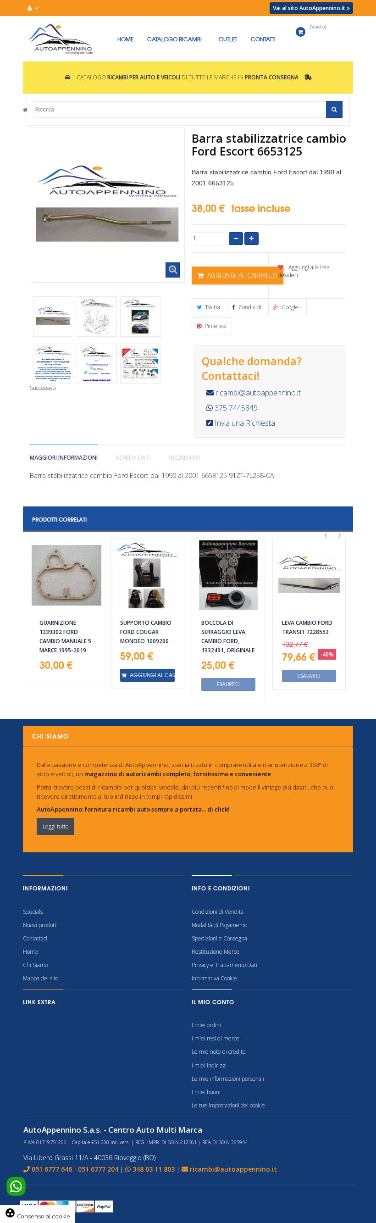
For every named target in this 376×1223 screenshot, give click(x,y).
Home (30, 952)
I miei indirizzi (209, 1065)
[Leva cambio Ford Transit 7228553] (309, 575)
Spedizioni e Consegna (219, 938)
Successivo (42, 388)
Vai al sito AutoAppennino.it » (311, 8)
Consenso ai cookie (37, 1216)
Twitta (212, 307)
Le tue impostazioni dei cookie (228, 1105)
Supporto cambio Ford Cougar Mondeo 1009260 (145, 632)
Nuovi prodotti (40, 925)
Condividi (249, 307)
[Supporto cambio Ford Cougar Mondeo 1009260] (147, 575)
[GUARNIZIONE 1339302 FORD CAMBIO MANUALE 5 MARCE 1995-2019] (66, 575)
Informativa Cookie (214, 978)
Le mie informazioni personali (228, 1079)
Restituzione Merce (215, 952)
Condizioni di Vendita (217, 912)
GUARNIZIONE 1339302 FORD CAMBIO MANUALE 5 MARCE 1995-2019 (65, 636)
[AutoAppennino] (67, 39)
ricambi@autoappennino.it (257, 393)
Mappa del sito (40, 978)
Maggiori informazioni (64, 457)
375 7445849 (235, 408)
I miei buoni (206, 1092)
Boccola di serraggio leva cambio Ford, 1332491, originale (227, 636)
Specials (33, 912)
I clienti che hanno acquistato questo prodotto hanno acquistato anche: (46, 289)
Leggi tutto (55, 826)
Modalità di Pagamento (219, 925)
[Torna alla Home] (25, 109)
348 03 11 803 (154, 1169)
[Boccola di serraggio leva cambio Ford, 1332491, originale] (228, 575)
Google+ (291, 307)
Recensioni (184, 457)
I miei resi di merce (215, 1038)
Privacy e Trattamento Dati (224, 965)
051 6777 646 (52, 1169)
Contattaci (35, 938)
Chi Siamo (35, 965)
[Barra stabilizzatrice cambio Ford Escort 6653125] (53, 316)
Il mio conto (213, 1001)
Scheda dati (133, 457)
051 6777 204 (98, 1169)
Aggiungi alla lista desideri (304, 271)
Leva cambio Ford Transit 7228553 (307, 627)
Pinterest (215, 326)
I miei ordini (206, 1025)
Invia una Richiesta (244, 423)
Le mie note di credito (218, 1052)
